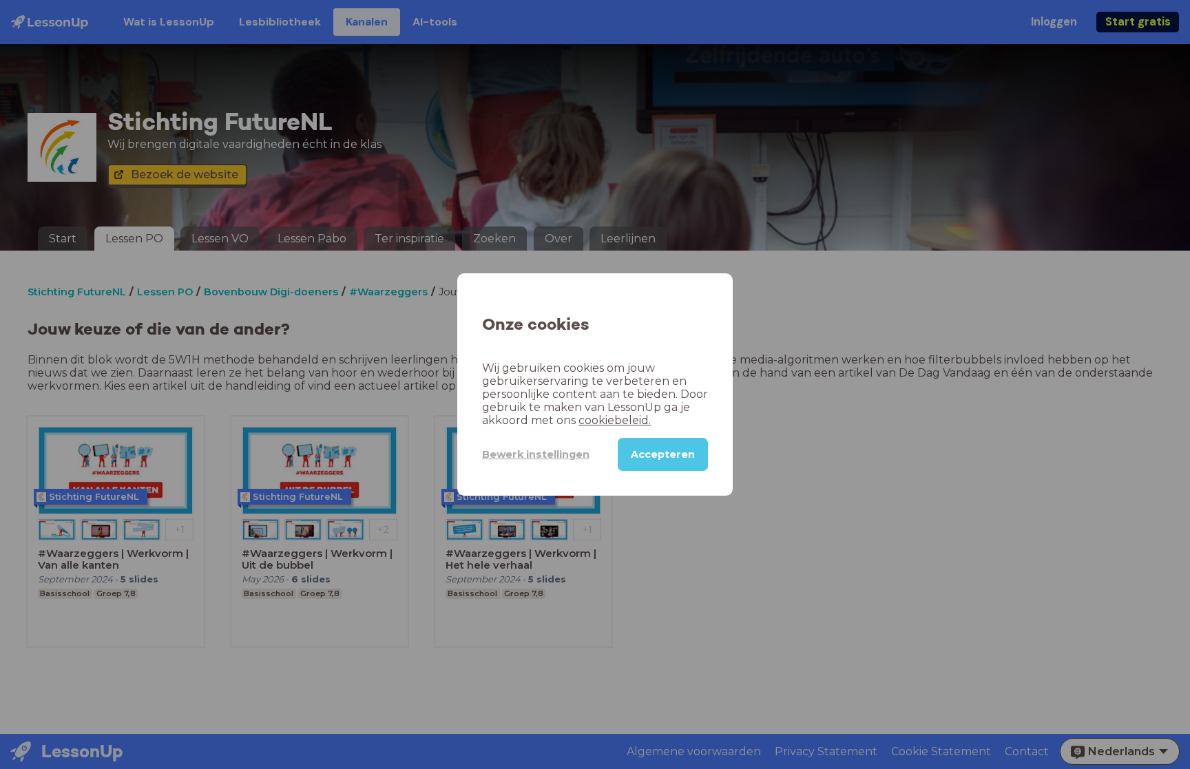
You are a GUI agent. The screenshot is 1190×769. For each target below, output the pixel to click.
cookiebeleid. (614, 420)
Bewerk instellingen (535, 454)
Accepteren (663, 454)
